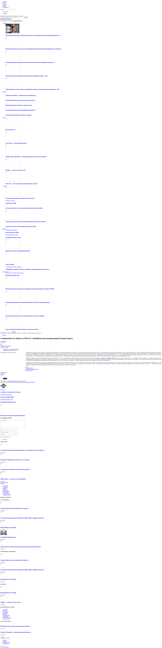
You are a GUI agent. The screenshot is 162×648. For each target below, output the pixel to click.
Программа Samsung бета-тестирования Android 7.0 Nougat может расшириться (28, 302)
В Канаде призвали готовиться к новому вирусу (19, 105)
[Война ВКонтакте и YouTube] (4, 525)
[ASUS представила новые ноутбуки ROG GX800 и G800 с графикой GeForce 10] (4, 515)
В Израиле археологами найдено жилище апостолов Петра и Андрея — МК (26, 75)
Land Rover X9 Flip (11, 203)
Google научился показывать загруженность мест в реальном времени (25, 315)
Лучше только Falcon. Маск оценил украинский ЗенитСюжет (21, 382)
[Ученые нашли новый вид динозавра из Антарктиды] (4, 466)
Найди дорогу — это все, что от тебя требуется (13, 479)
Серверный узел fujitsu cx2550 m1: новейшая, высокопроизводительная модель (27, 269)
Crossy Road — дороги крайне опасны (16, 143)
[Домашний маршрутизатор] (12, 234)
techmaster (4, 341)
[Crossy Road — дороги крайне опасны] (12, 140)
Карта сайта (5, 11)
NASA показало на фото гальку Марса (17, 381)
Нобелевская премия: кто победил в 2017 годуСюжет (15, 459)
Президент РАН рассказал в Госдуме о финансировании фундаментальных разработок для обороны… (34, 48)
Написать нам (6, 643)
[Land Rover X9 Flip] (10, 200)
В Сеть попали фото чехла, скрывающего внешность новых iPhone (24, 208)
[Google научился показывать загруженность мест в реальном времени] (12, 313)
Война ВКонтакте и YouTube (8, 527)
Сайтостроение (6, 493)
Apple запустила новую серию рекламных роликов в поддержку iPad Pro (26, 221)
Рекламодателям (6, 642)
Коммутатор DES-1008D (12, 232)
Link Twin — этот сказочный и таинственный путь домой (21, 183)
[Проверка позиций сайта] (15, 272)
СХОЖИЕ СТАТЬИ (5, 392)
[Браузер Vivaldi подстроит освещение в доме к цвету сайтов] (12, 326)
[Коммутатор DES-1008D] (11, 230)
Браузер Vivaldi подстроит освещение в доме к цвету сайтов (22, 329)
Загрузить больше (4, 482)
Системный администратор (8, 537)
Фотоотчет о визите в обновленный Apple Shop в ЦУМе (21, 226)
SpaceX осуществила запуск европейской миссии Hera (20, 110)
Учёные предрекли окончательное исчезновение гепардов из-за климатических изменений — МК (32, 89)
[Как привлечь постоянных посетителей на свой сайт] (12, 195)
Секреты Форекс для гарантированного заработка (15, 508)
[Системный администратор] (4, 534)
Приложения (6, 7)
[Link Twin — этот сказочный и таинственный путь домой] (12, 181)
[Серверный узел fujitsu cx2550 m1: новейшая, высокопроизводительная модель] (13, 266)
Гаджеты (5, 5)
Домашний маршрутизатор (13, 237)
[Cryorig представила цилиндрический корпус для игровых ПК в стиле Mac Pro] (4, 447)
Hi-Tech (4, 2)
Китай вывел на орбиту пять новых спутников (18, 115)
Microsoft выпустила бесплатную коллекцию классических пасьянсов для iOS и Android (30, 288)
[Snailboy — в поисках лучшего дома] (12, 167)
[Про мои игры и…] (12, 127)
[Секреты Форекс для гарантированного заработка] (4, 505)
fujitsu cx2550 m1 (29, 368)
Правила (5, 641)
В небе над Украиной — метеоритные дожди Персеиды (21, 95)
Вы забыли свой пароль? (6, 18)
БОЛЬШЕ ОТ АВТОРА (15, 392)
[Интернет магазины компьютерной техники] (12, 248)
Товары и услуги (7, 494)
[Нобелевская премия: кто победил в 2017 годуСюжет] (4, 457)
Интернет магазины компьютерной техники (18, 250)
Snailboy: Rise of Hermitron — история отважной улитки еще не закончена (26, 156)
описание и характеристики (101, 358)
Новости (5, 1)
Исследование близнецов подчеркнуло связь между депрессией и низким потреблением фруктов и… (33, 35)
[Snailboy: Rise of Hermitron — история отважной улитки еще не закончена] (12, 154)
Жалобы (5, 640)
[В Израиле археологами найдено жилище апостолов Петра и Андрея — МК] (12, 73)
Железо (4, 6)
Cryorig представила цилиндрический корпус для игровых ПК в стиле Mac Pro (22, 450)
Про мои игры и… (11, 129)
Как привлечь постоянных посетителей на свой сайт (20, 198)
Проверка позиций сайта (12, 275)
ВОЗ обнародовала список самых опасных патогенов (20, 100)
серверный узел (29, 370)
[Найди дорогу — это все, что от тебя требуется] (4, 476)
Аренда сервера (10, 264)
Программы (6, 492)
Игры (4, 3)
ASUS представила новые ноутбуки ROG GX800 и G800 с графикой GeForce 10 (22, 518)
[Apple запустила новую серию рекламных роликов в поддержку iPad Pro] (12, 219)
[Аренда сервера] (12, 261)
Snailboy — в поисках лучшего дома (16, 170)
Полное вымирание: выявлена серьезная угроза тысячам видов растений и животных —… (31, 62)
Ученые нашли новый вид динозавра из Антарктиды (15, 469)
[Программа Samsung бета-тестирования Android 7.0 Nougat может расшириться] (12, 299)
